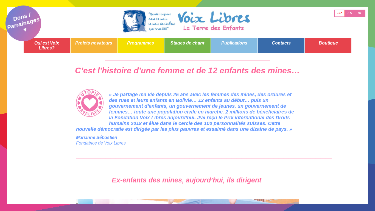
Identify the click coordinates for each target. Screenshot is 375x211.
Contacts (281, 43)
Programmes (140, 43)
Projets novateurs (93, 43)
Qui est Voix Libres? (46, 45)
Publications (234, 43)
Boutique (328, 43)
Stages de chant (187, 43)
